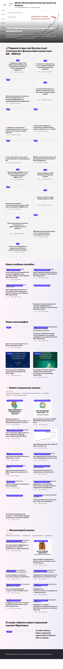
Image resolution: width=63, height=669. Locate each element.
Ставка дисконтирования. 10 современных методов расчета (43, 471)
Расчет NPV (45, 393)
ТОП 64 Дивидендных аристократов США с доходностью (45, 445)
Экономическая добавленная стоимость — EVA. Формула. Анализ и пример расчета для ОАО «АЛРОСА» (18, 515)
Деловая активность (37, 535)
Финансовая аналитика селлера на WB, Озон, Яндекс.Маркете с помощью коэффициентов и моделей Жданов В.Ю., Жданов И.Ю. (17, 98)
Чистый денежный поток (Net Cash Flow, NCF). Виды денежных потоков (45, 457)
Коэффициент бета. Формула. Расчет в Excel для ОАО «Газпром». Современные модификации (44, 485)
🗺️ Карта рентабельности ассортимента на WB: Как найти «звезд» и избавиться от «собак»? (44, 127)
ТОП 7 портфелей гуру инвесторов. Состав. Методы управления (45, 500)
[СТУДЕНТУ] (45, 367)
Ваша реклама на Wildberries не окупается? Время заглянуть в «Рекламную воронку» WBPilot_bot (18, 174)
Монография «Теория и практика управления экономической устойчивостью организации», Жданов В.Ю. (44, 372)
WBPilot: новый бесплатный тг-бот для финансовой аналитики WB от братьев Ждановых (44, 158)
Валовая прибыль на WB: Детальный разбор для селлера (45, 174)
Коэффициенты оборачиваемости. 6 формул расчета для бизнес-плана (45, 575)
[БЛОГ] (18, 341)
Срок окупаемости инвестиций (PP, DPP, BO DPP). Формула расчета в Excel (45, 420)
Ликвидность (48, 535)
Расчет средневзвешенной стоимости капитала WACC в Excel (17, 589)
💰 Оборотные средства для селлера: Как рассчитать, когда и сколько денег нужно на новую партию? (17, 130)
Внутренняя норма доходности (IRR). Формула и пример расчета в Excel (17, 471)
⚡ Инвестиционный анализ (23, 387)
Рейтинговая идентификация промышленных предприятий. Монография (16, 371)
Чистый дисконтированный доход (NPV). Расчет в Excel (17, 457)
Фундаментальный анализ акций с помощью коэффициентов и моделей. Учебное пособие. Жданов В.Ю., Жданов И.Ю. (45, 306)
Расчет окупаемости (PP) (20, 395)
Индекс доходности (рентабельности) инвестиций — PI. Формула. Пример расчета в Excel (17, 420)
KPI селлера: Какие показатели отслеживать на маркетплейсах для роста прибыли (18, 226)
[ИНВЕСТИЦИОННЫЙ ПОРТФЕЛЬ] (41, 301)
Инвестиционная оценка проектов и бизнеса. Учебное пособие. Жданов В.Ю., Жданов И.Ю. (45, 273)
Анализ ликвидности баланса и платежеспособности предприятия (18, 575)
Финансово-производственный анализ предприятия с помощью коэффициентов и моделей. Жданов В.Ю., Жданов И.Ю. (45, 336)
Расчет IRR (9, 395)
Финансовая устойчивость (13, 535)
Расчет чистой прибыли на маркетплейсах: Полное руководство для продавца (18, 248)
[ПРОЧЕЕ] (18, 367)
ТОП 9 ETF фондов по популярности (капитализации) (17, 484)
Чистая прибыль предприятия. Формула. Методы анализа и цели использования (44, 561)
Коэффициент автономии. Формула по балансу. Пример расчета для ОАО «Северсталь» (17, 604)
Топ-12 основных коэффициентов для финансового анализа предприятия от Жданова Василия (17, 546)
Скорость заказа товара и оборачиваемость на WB (45, 198)
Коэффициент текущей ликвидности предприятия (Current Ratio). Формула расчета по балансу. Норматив (45, 607)
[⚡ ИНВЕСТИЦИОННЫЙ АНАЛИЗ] (15, 416)
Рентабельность (26, 535)
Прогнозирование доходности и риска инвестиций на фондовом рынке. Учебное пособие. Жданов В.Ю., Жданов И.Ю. (17, 292)
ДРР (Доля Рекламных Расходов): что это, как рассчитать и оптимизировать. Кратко (44, 233)
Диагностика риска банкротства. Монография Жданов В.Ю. (17, 344)
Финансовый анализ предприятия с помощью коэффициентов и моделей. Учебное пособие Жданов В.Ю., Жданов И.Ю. (17, 274)
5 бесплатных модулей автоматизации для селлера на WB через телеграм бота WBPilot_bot (17, 205)
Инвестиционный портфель (13, 393)
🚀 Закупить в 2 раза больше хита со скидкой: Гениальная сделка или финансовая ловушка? (45, 66)
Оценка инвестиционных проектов (31, 393)
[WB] (18, 93)
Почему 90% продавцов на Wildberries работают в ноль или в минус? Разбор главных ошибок (45, 91)
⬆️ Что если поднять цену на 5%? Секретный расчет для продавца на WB (18, 158)
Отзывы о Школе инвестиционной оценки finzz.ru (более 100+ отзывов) (45, 634)
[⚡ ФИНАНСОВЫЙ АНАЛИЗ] (45, 330)
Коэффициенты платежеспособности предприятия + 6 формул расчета (45, 590)
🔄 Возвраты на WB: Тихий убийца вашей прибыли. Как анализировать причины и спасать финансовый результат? (18, 66)
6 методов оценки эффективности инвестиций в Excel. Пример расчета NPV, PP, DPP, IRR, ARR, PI (17, 434)
